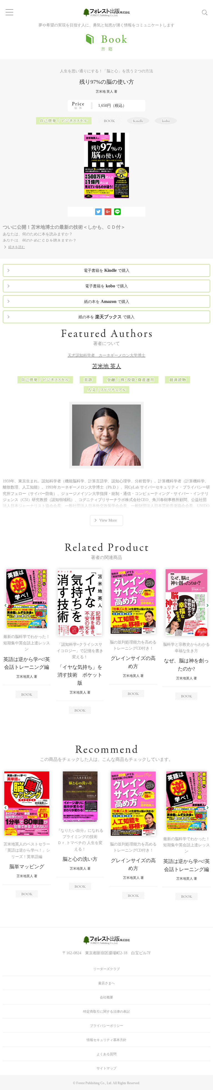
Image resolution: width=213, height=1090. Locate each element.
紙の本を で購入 (106, 301)
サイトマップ (106, 1068)
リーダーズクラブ (106, 969)
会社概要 (106, 997)
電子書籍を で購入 (107, 270)
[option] (26, 633)
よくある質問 (106, 1054)
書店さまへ (106, 983)
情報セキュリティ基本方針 (106, 1040)
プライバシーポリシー (106, 1026)
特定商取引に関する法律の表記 (106, 1011)
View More (108, 520)
